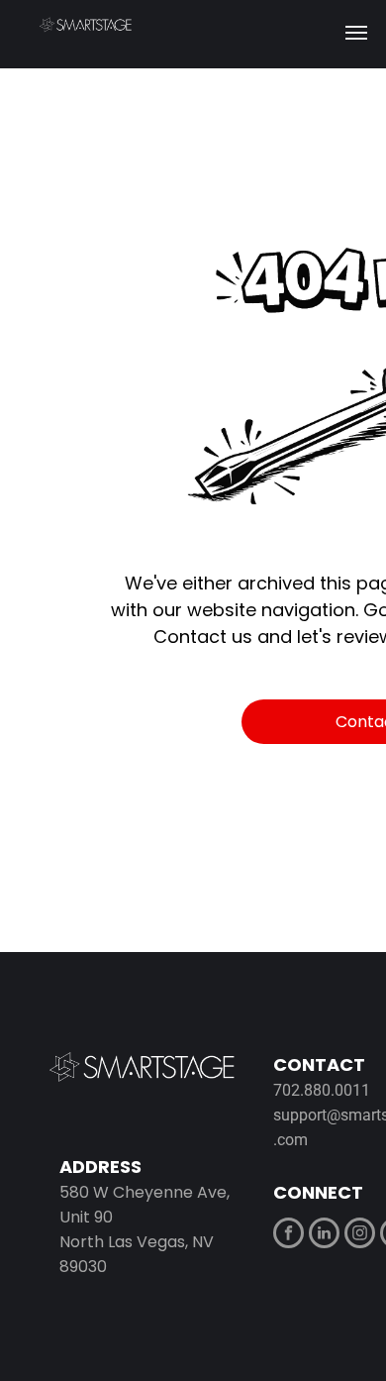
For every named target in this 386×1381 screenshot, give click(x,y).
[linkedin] (324, 1235)
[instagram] (359, 1235)
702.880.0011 (321, 1090)
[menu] (356, 33)
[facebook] (288, 1235)
